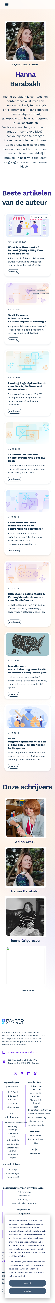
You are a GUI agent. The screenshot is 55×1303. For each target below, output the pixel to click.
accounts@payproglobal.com (22, 1052)
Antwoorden (36, 1135)
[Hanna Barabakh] (26, 867)
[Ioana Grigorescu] (26, 916)
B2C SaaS (13, 1096)
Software (12, 1103)
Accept (27, 1283)
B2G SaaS (13, 1099)
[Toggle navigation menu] (7, 4)
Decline (27, 1291)
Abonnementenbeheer (16, 1122)
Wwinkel (35, 1153)
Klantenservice (36, 1121)
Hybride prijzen (13, 1144)
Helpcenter (24, 1213)
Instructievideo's (36, 1139)
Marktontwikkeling (37, 1117)
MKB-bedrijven (13, 1173)
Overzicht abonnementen (24, 1203)
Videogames (13, 1107)
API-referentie (24, 1192)
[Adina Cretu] (26, 817)
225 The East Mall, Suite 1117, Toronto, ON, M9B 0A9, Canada (23, 1061)
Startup (13, 1169)
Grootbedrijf (13, 1177)
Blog (36, 1143)
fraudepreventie (36, 1125)
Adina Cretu (25, 842)
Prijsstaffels (13, 1140)
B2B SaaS (13, 1092)
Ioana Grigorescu (25, 941)
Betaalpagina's (24, 1199)
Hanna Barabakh (25, 891)
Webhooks (24, 1195)
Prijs (34, 1149)
